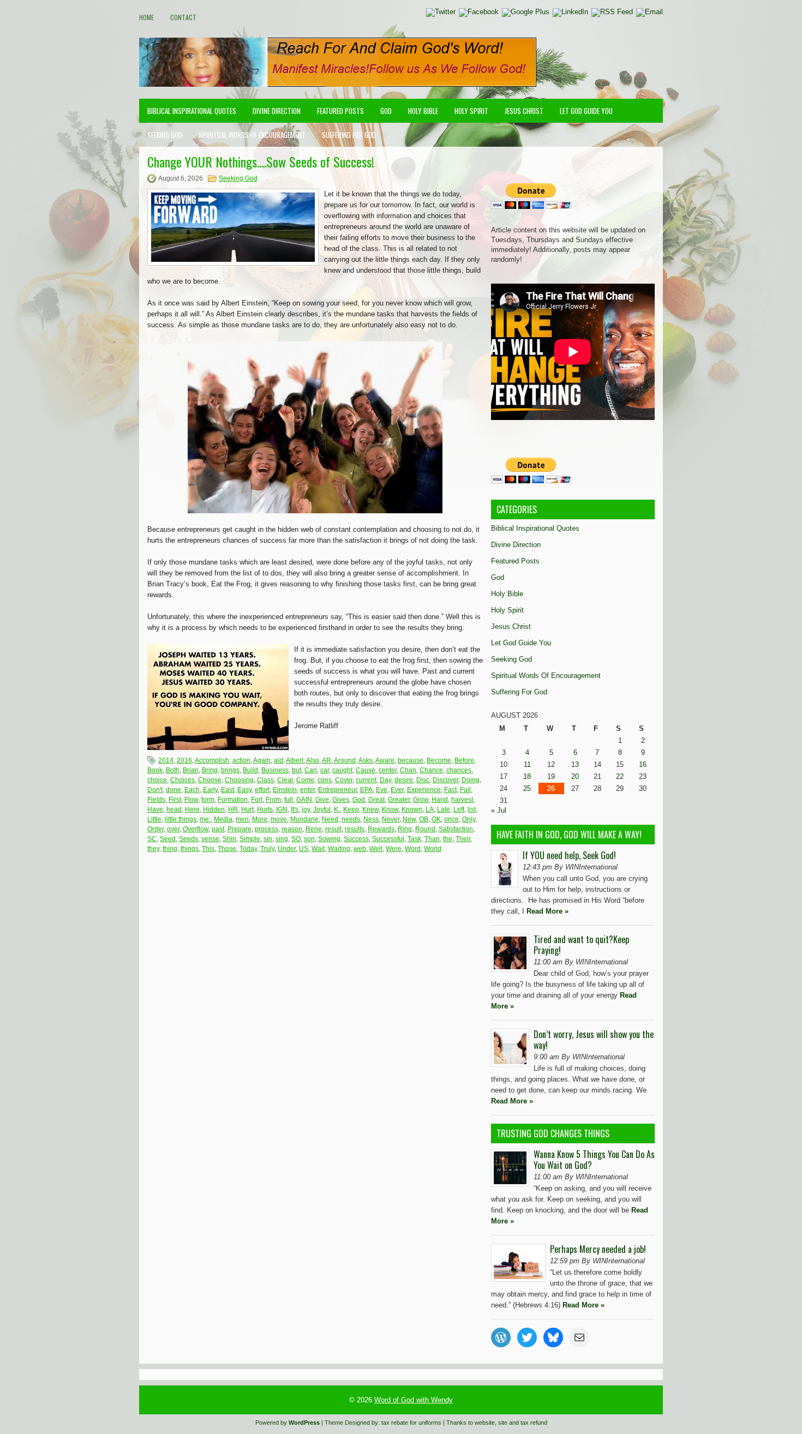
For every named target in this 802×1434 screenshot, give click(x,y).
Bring (210, 770)
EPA (366, 790)
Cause (365, 770)
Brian (191, 770)
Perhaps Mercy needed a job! (598, 1249)
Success (356, 839)
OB (423, 819)
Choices (182, 780)
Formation (233, 799)
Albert (294, 760)
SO (296, 839)
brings (230, 770)
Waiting (339, 849)
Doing (471, 780)
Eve (381, 790)
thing (170, 849)
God (386, 110)
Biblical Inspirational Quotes (191, 110)
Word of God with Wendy (413, 1400)
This (208, 849)
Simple (250, 839)
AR (326, 760)
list (472, 809)
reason (292, 829)
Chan (408, 770)
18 (527, 776)
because (410, 760)
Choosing (239, 780)
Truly (267, 849)
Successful (388, 839)
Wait (318, 849)
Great (376, 799)
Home (146, 17)
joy (306, 809)
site (502, 1422)
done (173, 790)
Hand (440, 799)
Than (432, 839)
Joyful (322, 809)
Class (265, 780)
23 (643, 776)
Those (227, 849)
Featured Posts (340, 110)
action (241, 760)
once (451, 819)
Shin (229, 839)
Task (414, 839)
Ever (397, 790)
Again (262, 760)
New (409, 819)
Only (468, 819)
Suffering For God (349, 134)
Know (390, 809)
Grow (420, 799)
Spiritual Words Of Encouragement (252, 134)
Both (172, 770)
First (175, 799)
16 (643, 764)
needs (351, 819)
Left (458, 809)
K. (337, 809)
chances (458, 770)
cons (325, 780)
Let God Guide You (586, 110)
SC (152, 839)
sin (268, 839)
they (153, 849)
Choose (210, 780)
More (259, 819)
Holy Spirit (471, 110)
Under (287, 849)
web (360, 849)
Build (250, 770)
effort (262, 790)
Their (463, 839)
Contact (183, 17)
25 (527, 788)
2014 (165, 760)
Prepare (240, 829)
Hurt (247, 809)
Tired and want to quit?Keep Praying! (581, 945)
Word (413, 849)
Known (412, 809)
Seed (168, 839)
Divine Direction (277, 110)
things (190, 849)
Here (192, 809)
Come (305, 780)
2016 (184, 760)
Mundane (304, 819)
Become (439, 760)
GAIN (304, 799)
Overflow (195, 829)
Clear (285, 780)
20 (575, 776)
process (266, 829)
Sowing (329, 839)
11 (527, 764)
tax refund (533, 1422)
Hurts (265, 809)
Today (248, 849)
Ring (405, 829)
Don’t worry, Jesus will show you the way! (594, 1040)
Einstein (285, 790)
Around (345, 760)
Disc (422, 780)
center (388, 770)
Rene (314, 829)
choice (157, 780)
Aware (384, 760)
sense (210, 839)
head (174, 809)
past (218, 829)
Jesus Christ (524, 110)
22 (620, 776)
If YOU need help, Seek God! (569, 855)
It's (294, 809)
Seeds (188, 839)
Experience (424, 790)
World (432, 849)
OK (436, 819)
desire (403, 780)
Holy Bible (423, 110)
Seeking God (164, 134)
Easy (244, 790)
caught (342, 770)
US (303, 849)
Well (375, 849)
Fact (450, 790)
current (366, 780)
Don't (155, 790)
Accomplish (212, 760)
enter (307, 790)
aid (278, 760)
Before (464, 760)
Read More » (547, 911)
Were (394, 849)
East (227, 790)
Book (155, 770)
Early (210, 790)
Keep (351, 809)
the (447, 839)
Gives (340, 799)
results (354, 829)
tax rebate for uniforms (411, 1422)
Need (330, 819)
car (324, 770)
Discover (445, 780)
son (309, 839)
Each (192, 790)
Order (155, 829)
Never (390, 819)
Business (275, 770)
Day (385, 780)
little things (180, 819)
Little (154, 819)
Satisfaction (456, 829)
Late (443, 809)
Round (425, 829)
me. (205, 819)
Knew (370, 809)
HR (233, 809)
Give (322, 799)
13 (575, 764)
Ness (371, 819)
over (173, 829)
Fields (156, 799)
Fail (465, 790)
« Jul (498, 810)
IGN (282, 809)
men (242, 819)
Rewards (381, 829)
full (288, 799)
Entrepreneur (337, 790)
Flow (191, 799)
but (296, 770)
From (273, 799)
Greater (399, 799)
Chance (431, 770)
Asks (365, 760)
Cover (343, 780)
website (485, 1422)
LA (430, 809)
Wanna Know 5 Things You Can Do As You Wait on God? (594, 1160)
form (207, 799)
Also (312, 760)
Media (223, 819)
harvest (462, 799)
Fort (256, 799)
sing (282, 839)
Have (155, 809)
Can (310, 770)
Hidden (214, 809)
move (279, 819)
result (333, 829)
